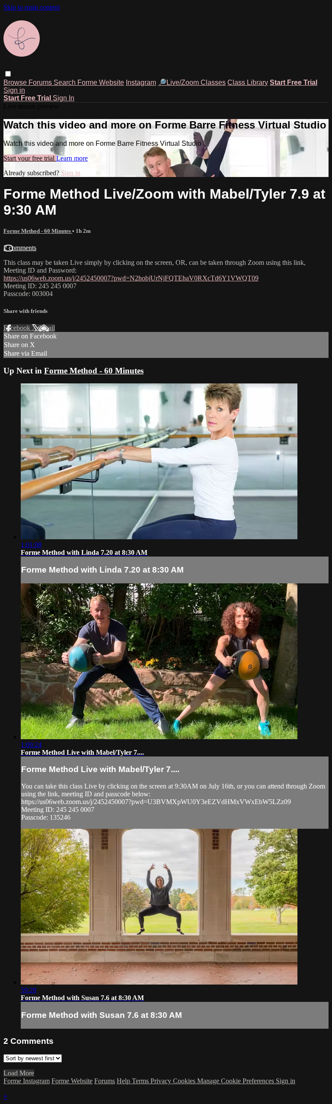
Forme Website (100, 82)
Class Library (247, 82)
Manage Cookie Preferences (236, 1081)
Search (65, 82)
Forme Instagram (26, 1081)
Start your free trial (29, 158)
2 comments (19, 247)
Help (124, 1081)
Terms (141, 1081)
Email (47, 328)
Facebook (17, 328)
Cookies (185, 1081)
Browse (16, 82)
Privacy (161, 1081)
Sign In (63, 98)
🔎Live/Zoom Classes (192, 82)
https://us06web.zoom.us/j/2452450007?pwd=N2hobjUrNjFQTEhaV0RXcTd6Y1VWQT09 (131, 278)
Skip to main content (31, 7)
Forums (41, 82)
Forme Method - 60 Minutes (37, 231)
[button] (8, 74)
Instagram (141, 82)
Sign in (14, 90)
